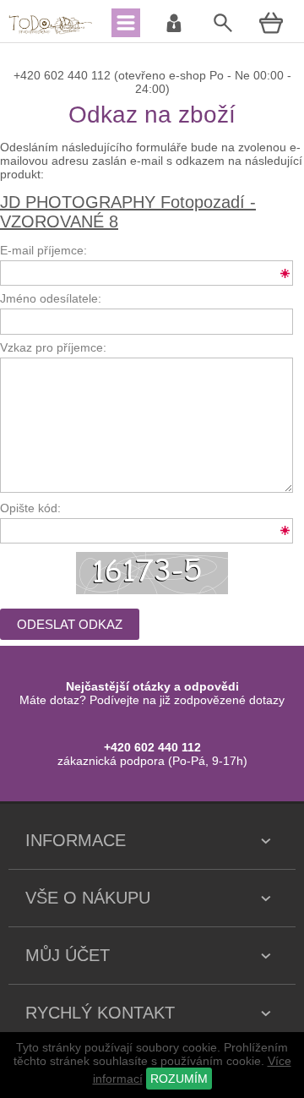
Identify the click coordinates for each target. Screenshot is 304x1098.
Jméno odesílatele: (50, 298)
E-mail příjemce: (43, 250)
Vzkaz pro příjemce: (53, 347)
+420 (29, 75)
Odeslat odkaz (69, 624)
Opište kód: (30, 508)
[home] (50, 32)
